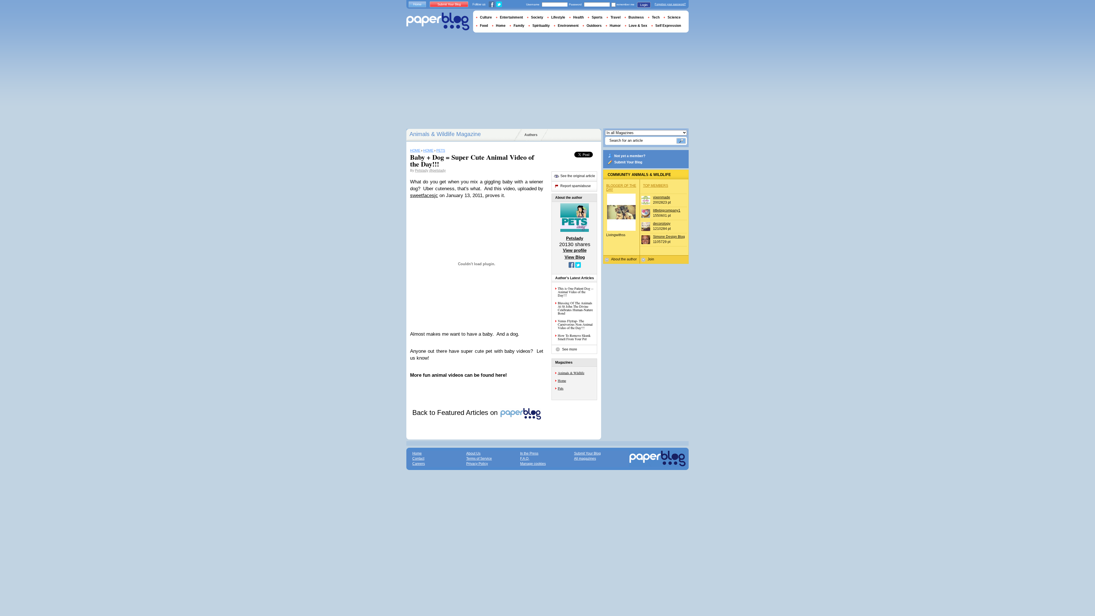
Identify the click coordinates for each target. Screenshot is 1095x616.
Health (578, 17)
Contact (418, 459)
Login (644, 5)
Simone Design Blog (669, 237)
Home (562, 380)
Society (537, 17)
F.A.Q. (524, 459)
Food (484, 26)
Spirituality (541, 26)
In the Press (529, 453)
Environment (568, 26)
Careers (418, 464)
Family (519, 26)
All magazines (585, 459)
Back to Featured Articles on (456, 412)
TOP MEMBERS (655, 186)
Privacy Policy (477, 464)
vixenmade (661, 197)
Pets (560, 388)
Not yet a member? (629, 156)
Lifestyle (558, 17)
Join (651, 259)
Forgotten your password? (670, 4)
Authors (531, 135)
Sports (597, 17)
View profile (575, 250)
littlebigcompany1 (666, 210)
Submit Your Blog (628, 162)
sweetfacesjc (424, 195)
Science (674, 17)
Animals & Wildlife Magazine (445, 134)
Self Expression (668, 26)
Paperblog (437, 22)
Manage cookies (533, 464)
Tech (656, 17)
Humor (615, 26)
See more (569, 349)
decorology (661, 224)
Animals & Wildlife (571, 372)
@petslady (437, 171)
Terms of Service (479, 459)
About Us (473, 453)
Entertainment (511, 17)
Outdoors (594, 26)
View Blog (575, 257)
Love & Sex (638, 26)
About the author (624, 259)
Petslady (421, 171)
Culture (486, 17)
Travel (615, 17)
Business (636, 17)
